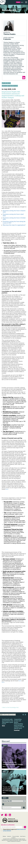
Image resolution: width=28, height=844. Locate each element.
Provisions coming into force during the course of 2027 (14, 222)
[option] (8, 722)
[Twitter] (2, 815)
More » (4, 766)
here (7, 489)
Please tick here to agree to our (14, 830)
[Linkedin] (10, 815)
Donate (18, 2)
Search (22, 2)
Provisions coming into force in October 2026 (14, 218)
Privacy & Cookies (15, 836)
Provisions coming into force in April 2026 (13, 215)
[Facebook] (6, 815)
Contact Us (9, 836)
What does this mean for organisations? (14, 225)
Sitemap (4, 836)
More (3, 725)
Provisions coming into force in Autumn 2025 (14, 211)
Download (16, 730)
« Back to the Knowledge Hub (10, 707)
